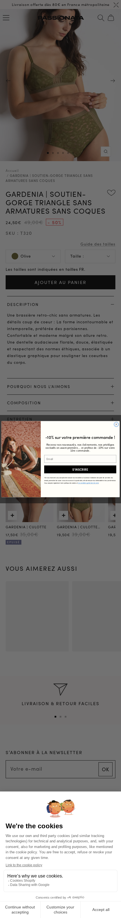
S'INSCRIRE (80, 469)
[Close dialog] (116, 424)
